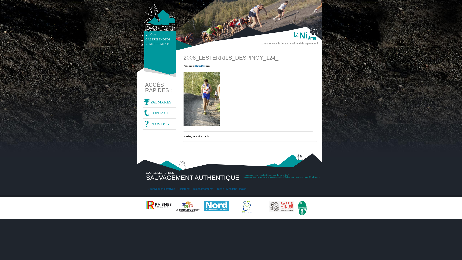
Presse (219, 188)
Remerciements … (157, 45)
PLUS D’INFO (163, 124)
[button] (202, 99)
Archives (154, 188)
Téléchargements (203, 188)
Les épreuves (167, 188)
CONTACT (160, 113)
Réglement (183, 188)
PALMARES (161, 102)
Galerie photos (157, 39)
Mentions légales (236, 188)
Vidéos (150, 34)
